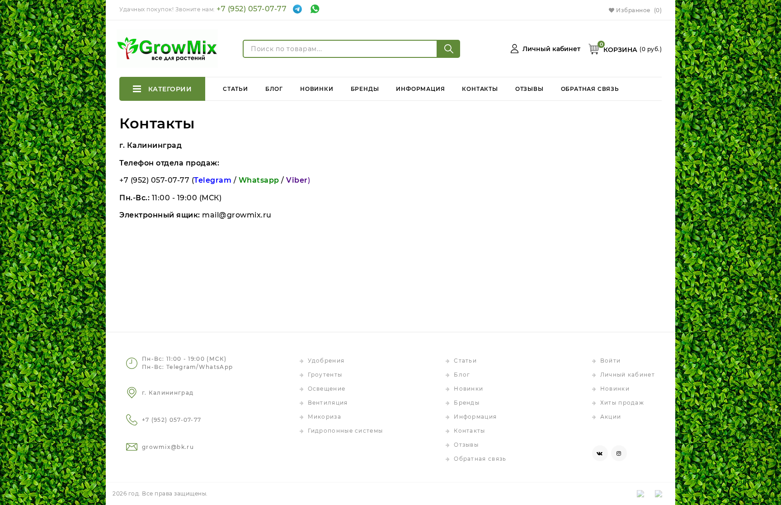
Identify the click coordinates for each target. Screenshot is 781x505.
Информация (420, 88)
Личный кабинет (627, 374)
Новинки (317, 88)
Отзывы (529, 88)
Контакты (480, 88)
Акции (610, 416)
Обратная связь (590, 88)
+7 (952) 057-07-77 (251, 9)
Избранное (638, 10)
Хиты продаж (622, 402)
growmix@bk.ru (168, 447)
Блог (274, 88)
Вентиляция (328, 402)
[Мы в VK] (600, 453)
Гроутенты (325, 374)
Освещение (327, 388)
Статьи (235, 88)
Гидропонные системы (345, 430)
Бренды (365, 88)
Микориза (324, 416)
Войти (610, 360)
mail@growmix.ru (237, 215)
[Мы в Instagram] (619, 453)
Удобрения (326, 360)
